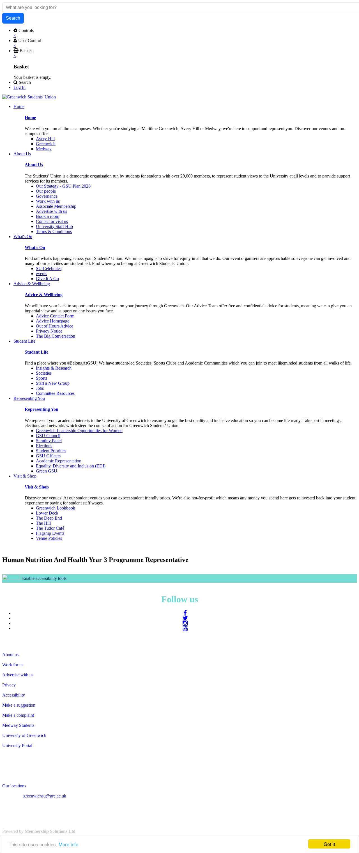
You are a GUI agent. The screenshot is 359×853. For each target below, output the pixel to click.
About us (10, 654)
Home (30, 117)
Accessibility (13, 695)
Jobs (40, 388)
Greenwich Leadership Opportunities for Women (79, 430)
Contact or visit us (52, 221)
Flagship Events (50, 533)
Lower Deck (47, 513)
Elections (44, 445)
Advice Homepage (52, 321)
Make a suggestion (18, 705)
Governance (46, 196)
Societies (44, 373)
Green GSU (46, 471)
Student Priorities (51, 450)
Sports (41, 378)
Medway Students (18, 725)
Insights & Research (54, 368)
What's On (35, 247)
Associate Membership (56, 206)
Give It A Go (47, 278)
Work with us (48, 201)
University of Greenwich (24, 735)
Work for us (12, 664)
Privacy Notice (49, 331)
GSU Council (48, 435)
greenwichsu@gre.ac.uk (44, 796)
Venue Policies (49, 538)
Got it (329, 843)
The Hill (43, 523)
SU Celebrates (48, 268)
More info (68, 844)
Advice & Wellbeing (44, 294)
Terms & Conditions (54, 231)
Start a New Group (53, 383)
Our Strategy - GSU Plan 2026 (63, 186)
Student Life (36, 352)
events (41, 273)
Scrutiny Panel (49, 440)
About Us (34, 164)
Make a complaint (18, 715)
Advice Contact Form (55, 315)
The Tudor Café (50, 528)
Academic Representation (58, 460)
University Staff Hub (54, 226)
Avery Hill (45, 138)
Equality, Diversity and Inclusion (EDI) (70, 466)
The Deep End (49, 518)
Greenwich (46, 143)
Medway (44, 148)
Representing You (41, 409)
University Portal (17, 745)
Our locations (14, 785)
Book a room (47, 216)
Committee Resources (55, 393)
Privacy (9, 685)
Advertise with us (51, 211)
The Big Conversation (55, 336)
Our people (46, 191)
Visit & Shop (37, 487)
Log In (19, 87)
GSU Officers (48, 455)
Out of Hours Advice (54, 326)
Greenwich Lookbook (55, 508)
